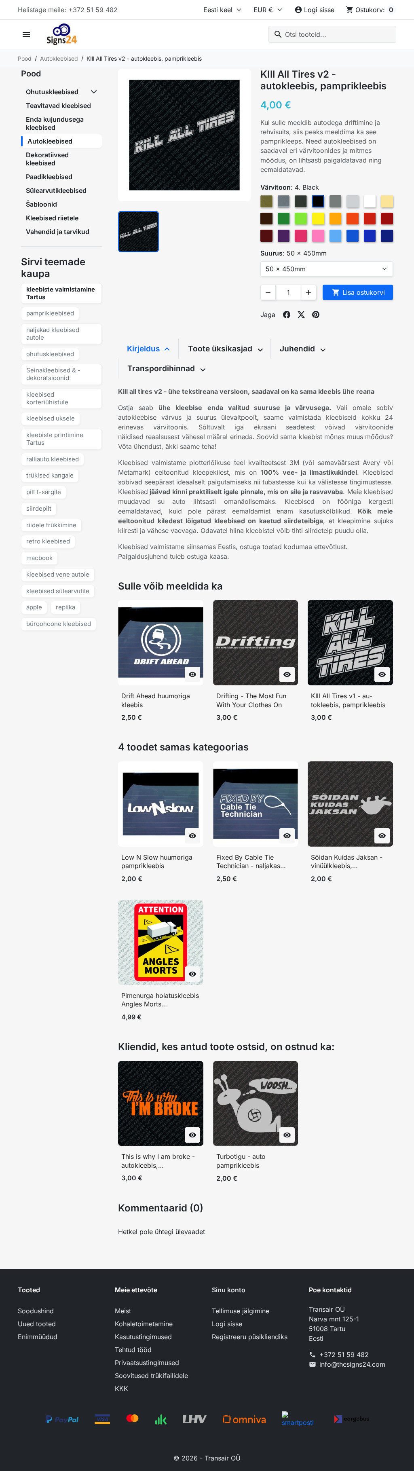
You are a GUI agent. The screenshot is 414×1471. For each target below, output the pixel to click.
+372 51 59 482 (344, 1355)
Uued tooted (37, 1324)
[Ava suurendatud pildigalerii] (184, 135)
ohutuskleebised (50, 354)
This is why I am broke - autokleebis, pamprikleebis (158, 1161)
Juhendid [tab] (298, 348)
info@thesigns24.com (352, 1364)
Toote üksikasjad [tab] (221, 348)
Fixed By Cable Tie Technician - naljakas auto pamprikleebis (248, 862)
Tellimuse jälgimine (240, 1311)
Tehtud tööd (133, 1350)
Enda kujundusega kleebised (55, 123)
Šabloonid (41, 204)
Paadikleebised (49, 177)
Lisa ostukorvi (358, 292)
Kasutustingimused (143, 1337)
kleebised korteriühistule (47, 398)
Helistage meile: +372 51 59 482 (68, 10)
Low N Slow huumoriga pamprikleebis (156, 861)
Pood (31, 73)
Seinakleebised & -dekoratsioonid (53, 374)
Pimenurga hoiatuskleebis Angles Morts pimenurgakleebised (160, 1000)
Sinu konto (228, 1290)
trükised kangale (50, 475)
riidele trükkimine (51, 525)
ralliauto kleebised (52, 459)
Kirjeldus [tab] (144, 348)
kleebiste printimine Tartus (54, 438)
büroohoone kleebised (58, 624)
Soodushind (36, 1311)
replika (65, 607)
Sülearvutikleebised (56, 190)
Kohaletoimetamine (144, 1324)
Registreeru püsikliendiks (249, 1337)
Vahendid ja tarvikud (57, 232)
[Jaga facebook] (286, 314)
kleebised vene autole (57, 574)
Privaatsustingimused (147, 1363)
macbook (39, 558)
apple (34, 607)
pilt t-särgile (43, 492)
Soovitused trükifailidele (151, 1376)
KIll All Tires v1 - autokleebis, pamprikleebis (348, 700)
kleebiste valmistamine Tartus (60, 293)
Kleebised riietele (52, 218)
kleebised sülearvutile (57, 591)
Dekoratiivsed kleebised (47, 159)
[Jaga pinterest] (315, 314)
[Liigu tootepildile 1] (138, 231)
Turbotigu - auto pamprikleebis (241, 1160)
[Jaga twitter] (301, 314)
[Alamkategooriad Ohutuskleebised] (94, 92)
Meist (123, 1311)
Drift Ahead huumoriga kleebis (155, 700)
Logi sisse (227, 1324)
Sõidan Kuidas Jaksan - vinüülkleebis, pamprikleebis (346, 862)
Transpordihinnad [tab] (162, 368)
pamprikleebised (50, 313)
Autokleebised (49, 141)
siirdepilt (38, 508)
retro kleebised (48, 541)
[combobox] (332, 34)
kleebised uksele (50, 418)
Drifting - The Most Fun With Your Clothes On (251, 700)
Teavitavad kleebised (58, 105)
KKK (121, 1388)
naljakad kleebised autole (52, 333)
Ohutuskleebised (52, 92)
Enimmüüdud (37, 1337)
